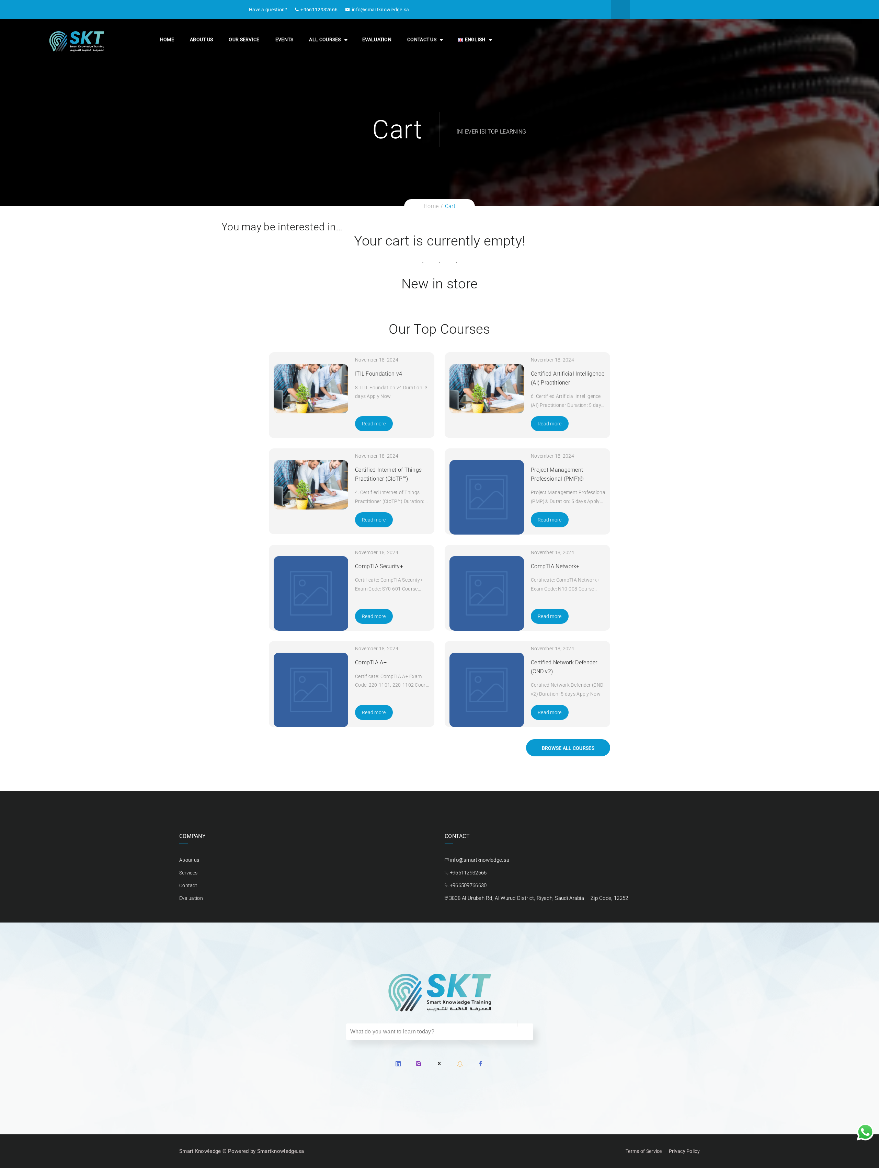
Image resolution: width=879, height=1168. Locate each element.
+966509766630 (468, 885)
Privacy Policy (684, 1151)
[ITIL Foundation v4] (311, 389)
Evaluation (376, 39)
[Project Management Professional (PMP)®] (486, 497)
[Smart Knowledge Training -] (76, 41)
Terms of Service (644, 1151)
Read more (374, 423)
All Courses (325, 39)
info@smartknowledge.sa (380, 9)
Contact (188, 885)
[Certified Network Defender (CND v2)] (486, 690)
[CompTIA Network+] (486, 593)
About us (201, 39)
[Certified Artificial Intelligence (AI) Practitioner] (486, 389)
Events (284, 39)
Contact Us (421, 39)
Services (188, 872)
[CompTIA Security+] (311, 593)
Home (167, 39)
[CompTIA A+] (311, 690)
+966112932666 (319, 9)
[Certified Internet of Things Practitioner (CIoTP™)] (311, 485)
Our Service (244, 39)
